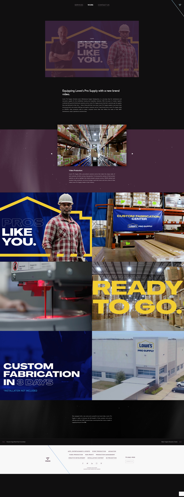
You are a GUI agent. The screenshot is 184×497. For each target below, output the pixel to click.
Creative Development (76, 458)
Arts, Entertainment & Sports (79, 451)
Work (90, 5)
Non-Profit (89, 454)
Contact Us (103, 5)
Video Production (76, 454)
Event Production (99, 451)
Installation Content (95, 458)
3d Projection (111, 458)
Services (79, 5)
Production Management (105, 454)
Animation (112, 451)
